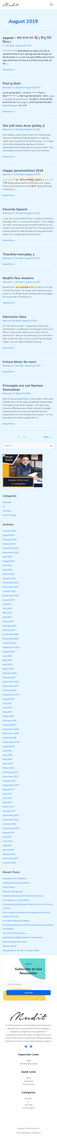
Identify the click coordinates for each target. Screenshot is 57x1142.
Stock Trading (9, 515)
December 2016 (10, 815)
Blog (29, 1078)
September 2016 (11, 828)
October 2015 (9, 863)
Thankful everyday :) (18, 254)
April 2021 (7, 617)
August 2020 (9, 651)
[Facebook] (26, 1046)
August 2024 (9, 535)
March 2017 (8, 807)
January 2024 (9, 544)
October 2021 (9, 591)
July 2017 (7, 794)
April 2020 (7, 664)
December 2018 (10, 729)
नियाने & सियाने (12, 84)
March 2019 (8, 716)
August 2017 (8, 789)
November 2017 (10, 776)
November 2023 (11, 552)
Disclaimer (28, 1081)
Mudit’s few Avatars (18, 278)
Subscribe (28, 993)
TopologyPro (36, 1133)
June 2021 (7, 608)
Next (47, 437)
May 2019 (7, 712)
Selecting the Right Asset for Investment (22, 937)
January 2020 (9, 677)
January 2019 (9, 725)
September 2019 (11, 695)
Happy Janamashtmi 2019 (23, 170)
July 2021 (7, 604)
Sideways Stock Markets (14, 878)
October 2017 (9, 781)
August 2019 (8, 699)
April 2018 (7, 763)
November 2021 (10, 587)
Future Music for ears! (19, 362)
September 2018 (11, 742)
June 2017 (7, 798)
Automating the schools (14, 942)
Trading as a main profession (16, 883)
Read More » (9, 69)
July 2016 (7, 837)
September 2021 (11, 595)
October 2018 (9, 738)
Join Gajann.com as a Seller (16, 900)
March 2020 (8, 669)
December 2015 (10, 858)
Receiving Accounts (28, 1064)
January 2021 (9, 630)
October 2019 (9, 690)
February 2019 (9, 720)
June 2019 (7, 707)
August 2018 (8, 746)
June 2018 (7, 755)
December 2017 (10, 772)
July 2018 (7, 751)
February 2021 (9, 626)
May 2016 (7, 845)
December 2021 (10, 582)
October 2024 (9, 531)
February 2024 (10, 539)
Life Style (9, 46)
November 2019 (10, 686)
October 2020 (9, 643)
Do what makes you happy (16, 920)
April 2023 (7, 557)
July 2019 (7, 703)
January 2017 (9, 811)
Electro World (9, 946)
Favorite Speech (15, 209)
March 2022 (8, 574)
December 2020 (11, 634)
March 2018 (8, 768)
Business (7, 87)
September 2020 (11, 647)
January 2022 (9, 578)
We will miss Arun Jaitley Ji (24, 125)
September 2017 (11, 785)
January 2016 (9, 854)
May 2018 (7, 759)
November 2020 (11, 638)
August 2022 (8, 561)
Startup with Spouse (13, 891)
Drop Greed (8, 887)
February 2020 (10, 673)
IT (4, 46)
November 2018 (10, 733)
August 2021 (8, 600)
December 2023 (11, 548)
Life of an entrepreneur (14, 933)
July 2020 (7, 656)
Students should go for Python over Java (23, 896)
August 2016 (8, 832)
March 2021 (8, 621)
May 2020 (7, 660)
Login (28, 1061)
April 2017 (7, 802)
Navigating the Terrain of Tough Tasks (21, 950)
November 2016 (10, 820)
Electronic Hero (14, 317)
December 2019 (10, 682)
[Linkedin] (31, 1046)
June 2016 (7, 841)
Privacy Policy (28, 1084)
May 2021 (7, 613)
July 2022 (7, 565)
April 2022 (7, 570)
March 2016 (8, 850)
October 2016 (9, 824)
